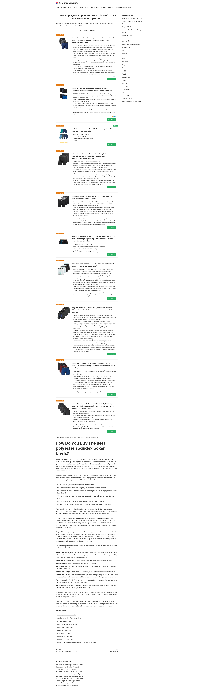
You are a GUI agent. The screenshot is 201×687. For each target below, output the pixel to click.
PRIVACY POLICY (128, 98)
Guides (81, 7)
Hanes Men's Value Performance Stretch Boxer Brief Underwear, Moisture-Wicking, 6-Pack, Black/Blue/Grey (92, 89)
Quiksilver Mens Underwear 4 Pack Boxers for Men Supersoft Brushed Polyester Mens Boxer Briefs (93, 265)
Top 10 (87, 7)
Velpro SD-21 (126, 27)
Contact (125, 53)
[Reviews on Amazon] (64, 142)
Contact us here (74, 606)
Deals (75, 7)
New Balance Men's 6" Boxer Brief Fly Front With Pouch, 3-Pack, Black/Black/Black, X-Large (92, 197)
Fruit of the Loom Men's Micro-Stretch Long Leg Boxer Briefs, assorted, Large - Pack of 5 (93, 130)
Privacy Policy (127, 47)
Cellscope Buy (127, 35)
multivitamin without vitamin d (132, 19)
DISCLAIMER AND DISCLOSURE (123, 7)
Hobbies (126, 86)
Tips (124, 80)
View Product (111, 79)
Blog (69, 7)
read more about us (96, 606)
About (124, 50)
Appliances (126, 77)
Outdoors (126, 89)
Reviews (63, 7)
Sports (124, 83)
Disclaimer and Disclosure (131, 44)
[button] (98, 7)
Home (57, 7)
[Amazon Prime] (114, 76)
